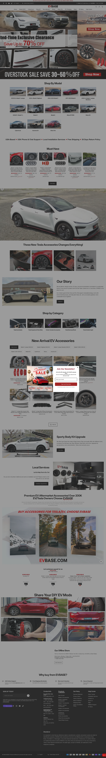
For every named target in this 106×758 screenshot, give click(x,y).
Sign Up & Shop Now (66, 384)
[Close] (77, 367)
